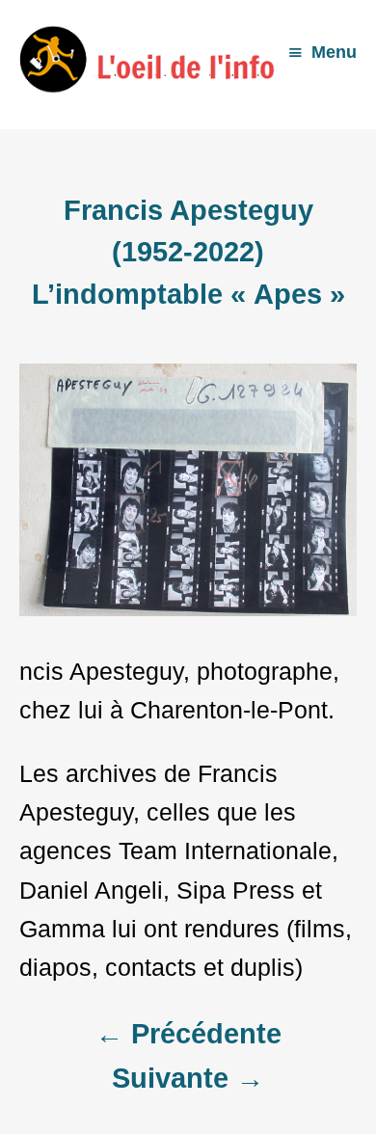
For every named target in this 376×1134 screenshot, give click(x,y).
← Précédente (188, 1033)
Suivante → (188, 1078)
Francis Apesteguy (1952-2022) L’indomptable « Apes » (188, 252)
